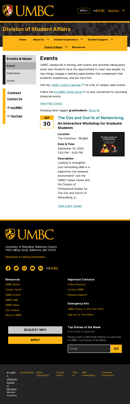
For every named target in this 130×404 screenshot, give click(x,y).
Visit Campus (12, 310)
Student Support (98, 39)
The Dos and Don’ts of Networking (91, 117)
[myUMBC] (99, 10)
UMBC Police (75, 309)
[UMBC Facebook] (8, 268)
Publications (13, 73)
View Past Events (51, 103)
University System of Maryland (12, 384)
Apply (84, 10)
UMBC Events (13, 294)
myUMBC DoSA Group (68, 92)
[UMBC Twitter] (16, 268)
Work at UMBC (13, 315)
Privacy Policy (60, 374)
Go (116, 349)
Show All (94, 110)
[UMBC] (28, 10)
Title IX (75, 374)
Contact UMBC (76, 289)
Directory (113, 10)
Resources (78, 47)
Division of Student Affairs (37, 29)
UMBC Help (11, 299)
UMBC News (12, 304)
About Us (38, 39)
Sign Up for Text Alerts (80, 314)
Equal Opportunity (43, 374)
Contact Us (14, 99)
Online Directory (77, 284)
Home (22, 39)
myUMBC (16, 109)
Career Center (13, 289)
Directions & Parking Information (25, 257)
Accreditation (27, 372)
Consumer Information (108, 374)
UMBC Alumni (12, 284)
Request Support (77, 294)
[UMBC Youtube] (32, 268)
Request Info (35, 330)
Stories (11, 80)
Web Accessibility (88, 374)
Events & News (53, 47)
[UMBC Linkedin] (40, 268)
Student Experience (66, 39)
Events (11, 65)
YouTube (16, 117)
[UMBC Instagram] (24, 268)
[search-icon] (123, 10)
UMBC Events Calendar (66, 85)
